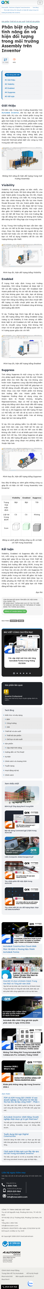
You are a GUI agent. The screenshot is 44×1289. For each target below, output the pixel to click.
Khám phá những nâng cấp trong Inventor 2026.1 (21, 1085)
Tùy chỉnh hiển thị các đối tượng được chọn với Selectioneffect (22, 908)
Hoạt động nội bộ (12, 770)
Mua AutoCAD (7, 1276)
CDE (8, 727)
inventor (13, 621)
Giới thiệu (11, 80)
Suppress (11, 92)
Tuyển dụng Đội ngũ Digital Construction (16, 1135)
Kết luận (11, 96)
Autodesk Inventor (10, 112)
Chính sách (9, 775)
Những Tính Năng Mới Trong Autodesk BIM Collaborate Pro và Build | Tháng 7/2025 (22, 1053)
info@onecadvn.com (17, 1197)
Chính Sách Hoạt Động (10, 1270)
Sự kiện (8, 757)
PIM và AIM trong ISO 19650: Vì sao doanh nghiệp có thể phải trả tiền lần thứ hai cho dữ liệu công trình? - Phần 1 (21, 1099)
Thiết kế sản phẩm (14, 735)
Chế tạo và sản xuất (15, 739)
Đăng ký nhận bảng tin (15, 611)
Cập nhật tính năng (14, 748)
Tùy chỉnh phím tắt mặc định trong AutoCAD (18, 882)
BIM (8, 719)
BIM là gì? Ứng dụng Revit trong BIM (19, 806)
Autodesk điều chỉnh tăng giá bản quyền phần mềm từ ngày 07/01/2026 (20, 1021)
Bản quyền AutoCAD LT (25, 1276)
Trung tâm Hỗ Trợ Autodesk (12, 1273)
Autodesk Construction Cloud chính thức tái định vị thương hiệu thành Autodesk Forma (19, 949)
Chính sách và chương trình (15, 761)
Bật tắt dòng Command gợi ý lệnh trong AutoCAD (20, 832)
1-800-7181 (11, 1185)
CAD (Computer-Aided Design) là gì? (19, 857)
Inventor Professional (13, 696)
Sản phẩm (9, 744)
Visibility (11, 84)
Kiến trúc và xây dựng (13, 715)
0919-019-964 (14, 1191)
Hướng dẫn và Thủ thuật (14, 752)
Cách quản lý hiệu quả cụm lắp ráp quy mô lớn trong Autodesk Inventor (21, 1152)
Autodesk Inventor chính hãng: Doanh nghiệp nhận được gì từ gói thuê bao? (21, 1118)
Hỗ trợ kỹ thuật (32, 1273)
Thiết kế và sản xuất (13, 731)
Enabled (10, 88)
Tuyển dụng (9, 766)
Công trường (11, 723)
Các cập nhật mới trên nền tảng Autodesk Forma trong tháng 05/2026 (22, 660)
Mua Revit (5, 1279)
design (20, 621)
